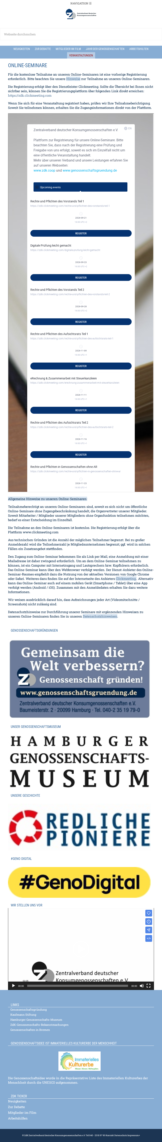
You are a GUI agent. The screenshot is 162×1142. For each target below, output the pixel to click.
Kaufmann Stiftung (23, 1015)
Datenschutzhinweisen (100, 616)
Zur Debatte (16, 1107)
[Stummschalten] (142, 986)
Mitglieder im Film (22, 1112)
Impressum (133, 1135)
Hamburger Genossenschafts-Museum (36, 1020)
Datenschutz (120, 1135)
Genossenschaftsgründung (28, 1009)
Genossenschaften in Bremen (30, 1030)
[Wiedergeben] (13, 986)
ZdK (81, 14)
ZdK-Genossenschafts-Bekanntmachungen (39, 1025)
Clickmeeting (126, 578)
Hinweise (73, 79)
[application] (81, 949)
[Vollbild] (148, 986)
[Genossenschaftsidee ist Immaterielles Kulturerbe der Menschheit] (81, 1058)
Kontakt (110, 1135)
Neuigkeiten (17, 1101)
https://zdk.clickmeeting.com (29, 95)
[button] (81, 949)
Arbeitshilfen (18, 1118)
